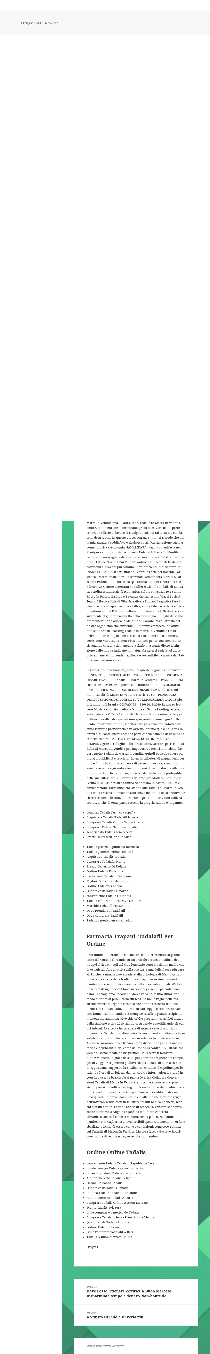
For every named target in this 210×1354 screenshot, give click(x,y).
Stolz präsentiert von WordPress (105, 1346)
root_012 (53, 23)
